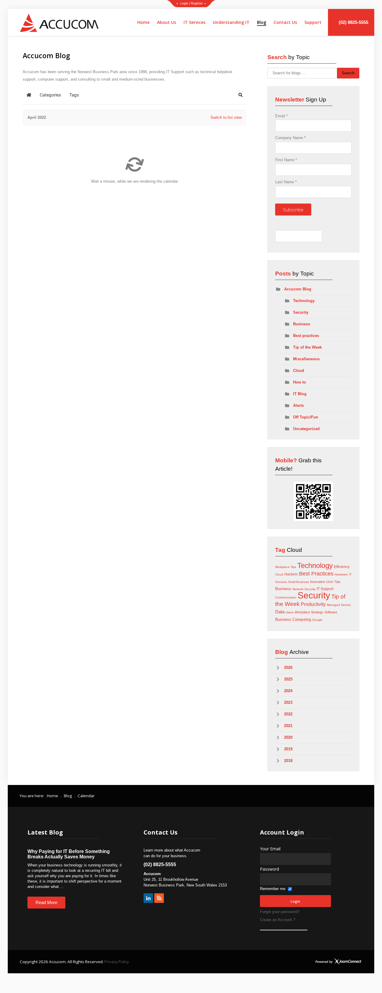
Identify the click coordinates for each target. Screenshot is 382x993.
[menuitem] (143, 22)
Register (197, 3)
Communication (285, 597)
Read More (46, 902)
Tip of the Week (307, 347)
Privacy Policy (116, 961)
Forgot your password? (279, 911)
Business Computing (293, 619)
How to (299, 382)
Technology (304, 300)
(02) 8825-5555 (353, 22)
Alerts (298, 405)
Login (184, 3)
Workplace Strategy (309, 612)
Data (279, 611)
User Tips (333, 582)
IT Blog (299, 394)
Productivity (313, 604)
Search (348, 73)
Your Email (270, 849)
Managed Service (339, 604)
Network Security (303, 589)
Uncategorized (306, 429)
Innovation (317, 582)
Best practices (306, 335)
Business (301, 324)
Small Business (298, 582)
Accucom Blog (297, 289)
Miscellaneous (306, 359)
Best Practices (316, 574)
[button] (241, 95)
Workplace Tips (285, 567)
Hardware (341, 574)
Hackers (291, 574)
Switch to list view (226, 117)
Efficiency (341, 567)
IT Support (325, 589)
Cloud (298, 370)
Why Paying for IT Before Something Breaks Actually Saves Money (68, 854)
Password (269, 869)
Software (330, 612)
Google (317, 619)
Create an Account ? (277, 919)
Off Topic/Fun (305, 417)
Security (300, 312)
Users (289, 612)
